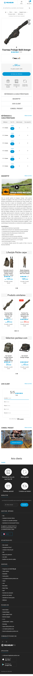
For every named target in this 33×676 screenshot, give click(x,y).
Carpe (15, 12)
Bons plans (4, 585)
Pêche (10, 12)
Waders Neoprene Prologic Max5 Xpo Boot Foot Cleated (24, 271)
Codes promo (5, 576)
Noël (3, 590)
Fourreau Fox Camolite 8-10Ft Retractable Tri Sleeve (25, 314)
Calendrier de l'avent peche (8, 597)
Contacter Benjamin (16, 442)
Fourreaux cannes (11, 14)
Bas (6, 409)
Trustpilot (3, 462)
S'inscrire (24, 504)
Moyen (7, 405)
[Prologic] (16, 58)
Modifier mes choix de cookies (9, 559)
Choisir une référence (17, 74)
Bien (6, 401)
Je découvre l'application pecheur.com (10, 655)
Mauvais (7, 412)
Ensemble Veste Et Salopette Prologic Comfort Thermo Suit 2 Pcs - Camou (8, 271)
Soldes (3, 581)
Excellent (7, 398)
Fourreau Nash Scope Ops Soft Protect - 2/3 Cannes (8, 314)
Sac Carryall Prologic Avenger (24, 356)
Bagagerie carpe (22, 12)
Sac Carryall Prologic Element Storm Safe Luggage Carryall (8, 357)
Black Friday (5, 588)
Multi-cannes (20, 14)
